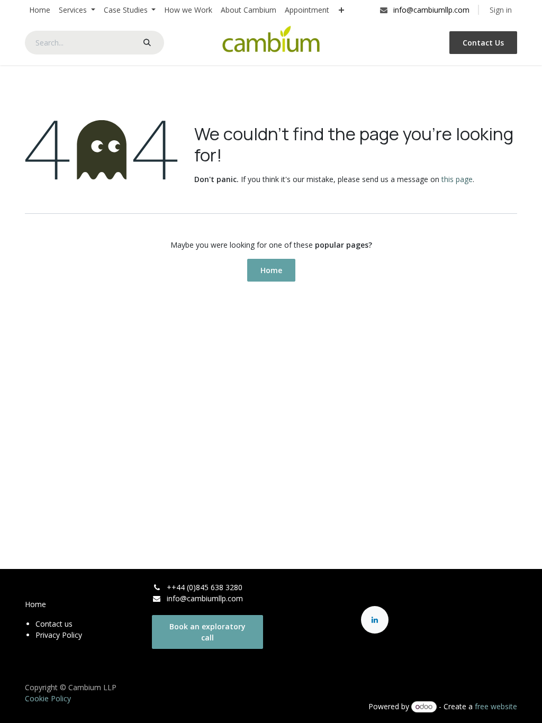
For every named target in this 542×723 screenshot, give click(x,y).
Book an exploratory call (207, 632)
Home (271, 270)
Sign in (501, 10)
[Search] (147, 43)
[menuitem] (40, 10)
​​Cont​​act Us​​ (483, 43)
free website (496, 706)
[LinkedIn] (375, 620)
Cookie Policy (48, 698)
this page (457, 179)
